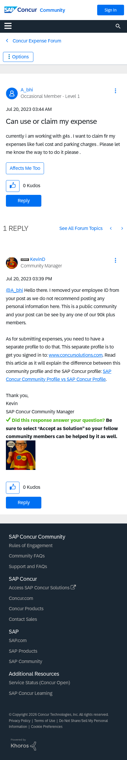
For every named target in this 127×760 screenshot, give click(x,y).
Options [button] (20, 56)
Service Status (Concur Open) (39, 682)
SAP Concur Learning (30, 693)
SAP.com (18, 640)
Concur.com (21, 598)
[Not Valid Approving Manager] (121, 228)
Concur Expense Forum (37, 40)
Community (52, 10)
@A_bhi (14, 290)
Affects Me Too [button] (25, 168)
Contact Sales (23, 619)
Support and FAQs (28, 566)
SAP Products (23, 651)
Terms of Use (44, 721)
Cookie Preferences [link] (47, 727)
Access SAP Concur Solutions (40, 587)
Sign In (111, 10)
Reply (24, 200)
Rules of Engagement (31, 545)
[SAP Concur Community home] (20, 9)
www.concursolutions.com (75, 355)
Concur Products (26, 608)
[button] (115, 91)
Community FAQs (27, 555)
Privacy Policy (19, 721)
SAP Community (25, 661)
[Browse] (10, 26)
